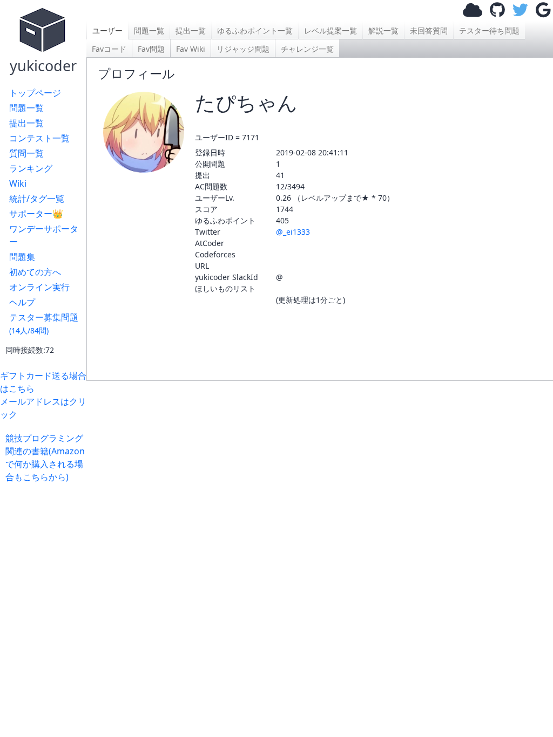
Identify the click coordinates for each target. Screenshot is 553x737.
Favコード (109, 49)
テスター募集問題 (43, 323)
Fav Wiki (190, 49)
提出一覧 (26, 123)
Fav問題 (151, 49)
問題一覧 (26, 108)
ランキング (30, 168)
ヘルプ (22, 302)
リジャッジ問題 (243, 49)
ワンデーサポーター (43, 235)
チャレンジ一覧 (307, 49)
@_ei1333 (293, 232)
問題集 (22, 257)
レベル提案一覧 (330, 30)
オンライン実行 (39, 287)
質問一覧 (26, 153)
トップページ (35, 93)
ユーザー (107, 30)
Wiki (17, 183)
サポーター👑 (36, 214)
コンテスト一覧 (39, 138)
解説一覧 (383, 30)
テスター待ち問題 (489, 30)
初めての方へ (35, 272)
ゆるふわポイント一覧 (255, 30)
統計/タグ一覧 (36, 198)
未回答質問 (429, 30)
